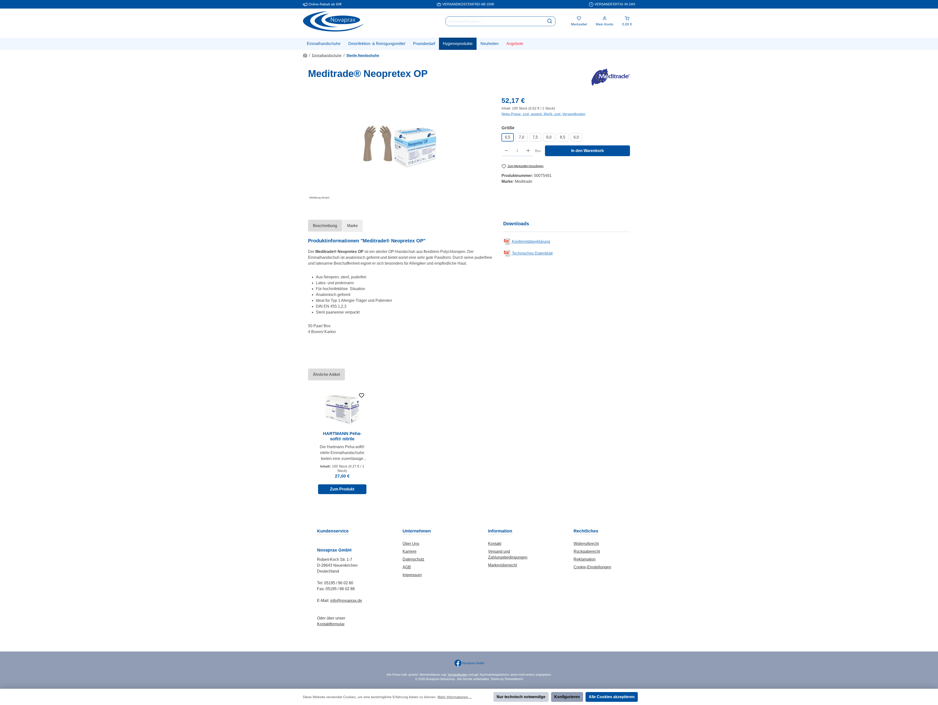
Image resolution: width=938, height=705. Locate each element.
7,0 (521, 137)
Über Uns (411, 544)
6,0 (576, 137)
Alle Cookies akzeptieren (612, 697)
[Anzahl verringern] (506, 150)
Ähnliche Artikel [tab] (326, 374)
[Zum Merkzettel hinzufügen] (361, 395)
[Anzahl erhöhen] (528, 150)
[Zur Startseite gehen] (333, 21)
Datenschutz (413, 559)
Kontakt (494, 544)
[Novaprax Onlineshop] (305, 55)
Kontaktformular (330, 624)
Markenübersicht (502, 565)
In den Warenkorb (587, 151)
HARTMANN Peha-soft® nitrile (342, 436)
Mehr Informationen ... (454, 697)
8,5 (562, 137)
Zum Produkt (342, 489)
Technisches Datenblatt (532, 253)
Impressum (412, 575)
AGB (407, 567)
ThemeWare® (513, 679)
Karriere (409, 551)
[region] (400, 148)
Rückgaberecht (587, 551)
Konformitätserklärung (530, 241)
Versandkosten (458, 674)
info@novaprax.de (346, 600)
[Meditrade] (610, 77)
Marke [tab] (352, 226)
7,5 (535, 137)
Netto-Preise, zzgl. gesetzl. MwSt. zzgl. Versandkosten (543, 114)
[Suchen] (549, 21)
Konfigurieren (567, 697)
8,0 (549, 137)
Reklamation (585, 559)
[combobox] (495, 21)
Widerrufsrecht (586, 544)
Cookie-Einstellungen (592, 567)
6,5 (507, 137)
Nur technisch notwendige (521, 697)
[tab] (325, 226)
